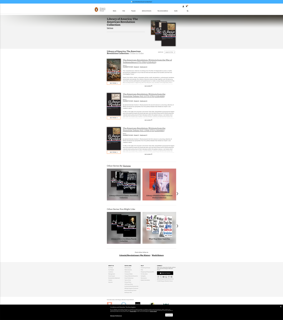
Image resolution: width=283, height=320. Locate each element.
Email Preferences (129, 278)
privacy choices (153, 311)
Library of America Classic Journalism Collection (123, 197)
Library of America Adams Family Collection (123, 240)
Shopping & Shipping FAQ (147, 272)
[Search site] (187, 11)
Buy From (113, 83)
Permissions (144, 278)
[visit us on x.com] (161, 277)
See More (148, 86)
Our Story (110, 267)
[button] (114, 11)
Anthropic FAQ (128, 292)
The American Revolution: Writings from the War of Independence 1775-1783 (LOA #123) (147, 61)
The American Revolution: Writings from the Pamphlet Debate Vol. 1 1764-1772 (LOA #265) (144, 129)
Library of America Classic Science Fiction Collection (159, 197)
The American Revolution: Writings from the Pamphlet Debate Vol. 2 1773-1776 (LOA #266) (144, 95)
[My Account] (183, 6)
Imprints (110, 282)
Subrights (143, 276)
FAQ (142, 270)
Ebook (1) (136, 67)
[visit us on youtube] (163, 277)
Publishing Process (145, 267)
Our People (111, 270)
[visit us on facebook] (158, 277)
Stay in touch (165, 273)
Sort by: (160, 52)
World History (158, 255)
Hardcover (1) (143, 67)
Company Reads (129, 274)
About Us (111, 265)
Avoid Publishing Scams (130, 290)
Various (110, 28)
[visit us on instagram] (171, 277)
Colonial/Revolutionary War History (134, 255)
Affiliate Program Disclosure (131, 288)
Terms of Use (128, 280)
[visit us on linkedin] (166, 277)
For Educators (144, 274)
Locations (110, 272)
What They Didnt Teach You (159, 239)
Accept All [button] (169, 315)
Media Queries (128, 270)
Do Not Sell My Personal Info (131, 286)
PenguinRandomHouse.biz (131, 276)
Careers (110, 280)
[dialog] (141, 312)
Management (111, 274)
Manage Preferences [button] (116, 315)
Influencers (127, 272)
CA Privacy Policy (129, 284)
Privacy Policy (128, 282)
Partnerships (128, 267)
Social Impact (111, 276)
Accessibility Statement (114, 278)
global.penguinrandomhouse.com (165, 279)
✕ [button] (281, 306)
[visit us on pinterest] (169, 277)
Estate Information (145, 280)
